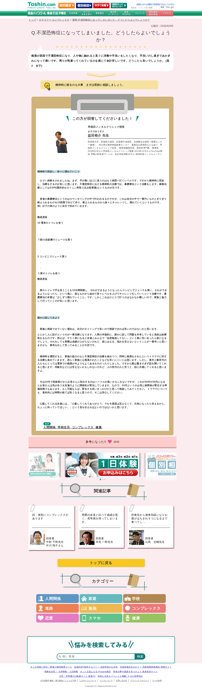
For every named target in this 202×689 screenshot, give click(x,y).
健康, (99, 427)
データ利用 (157, 681)
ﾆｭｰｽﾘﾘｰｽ (171, 4)
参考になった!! (96, 441)
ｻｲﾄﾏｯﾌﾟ (164, 4)
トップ (32, 20)
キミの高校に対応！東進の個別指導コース (51, 667)
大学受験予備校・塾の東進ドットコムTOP (58, 681)
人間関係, (50, 427)
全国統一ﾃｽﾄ (140, 4)
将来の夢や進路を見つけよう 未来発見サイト (135, 671)
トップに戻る (101, 563)
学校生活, (65, 427)
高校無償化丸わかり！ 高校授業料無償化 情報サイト (146, 667)
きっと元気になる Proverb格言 (95, 671)
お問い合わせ (121, 681)
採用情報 (156, 4)
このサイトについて (87, 681)
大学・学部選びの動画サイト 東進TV (77, 676)
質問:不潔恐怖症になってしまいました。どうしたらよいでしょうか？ (111, 20)
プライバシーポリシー (139, 681)
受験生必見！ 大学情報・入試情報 (61, 671)
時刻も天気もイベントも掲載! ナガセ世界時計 (120, 676)
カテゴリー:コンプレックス (54, 20)
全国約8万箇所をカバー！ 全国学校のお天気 (96, 667)
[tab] (100, 479)
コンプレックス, (84, 427)
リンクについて (106, 681)
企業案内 (149, 4)
